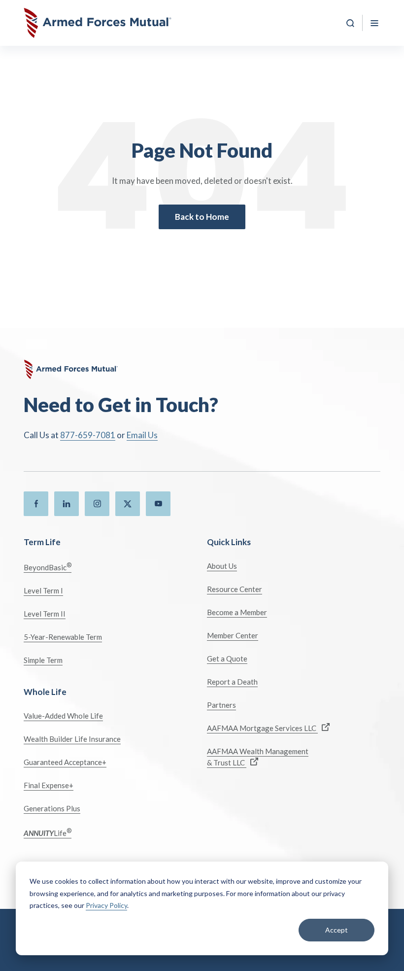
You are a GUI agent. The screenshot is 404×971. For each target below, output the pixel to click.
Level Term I (43, 590)
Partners (221, 704)
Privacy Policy (106, 905)
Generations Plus (52, 808)
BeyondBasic (47, 566)
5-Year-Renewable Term (63, 636)
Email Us (142, 435)
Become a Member (237, 612)
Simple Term (43, 660)
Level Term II (45, 613)
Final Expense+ (48, 785)
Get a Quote (227, 658)
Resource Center (234, 589)
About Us (222, 565)
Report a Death (232, 681)
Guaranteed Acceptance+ (65, 762)
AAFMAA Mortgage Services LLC (262, 728)
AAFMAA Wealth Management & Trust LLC (257, 757)
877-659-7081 (87, 435)
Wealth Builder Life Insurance (72, 738)
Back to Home (202, 216)
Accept (336, 930)
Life (47, 832)
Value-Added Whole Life (63, 715)
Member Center (232, 635)
